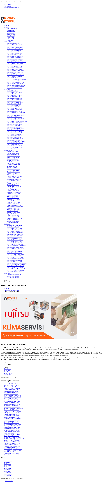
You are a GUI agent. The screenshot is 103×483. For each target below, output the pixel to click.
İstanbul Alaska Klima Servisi (14, 95)
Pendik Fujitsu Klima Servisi (11, 394)
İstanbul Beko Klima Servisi (14, 104)
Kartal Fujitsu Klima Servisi (11, 391)
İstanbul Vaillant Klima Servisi (15, 146)
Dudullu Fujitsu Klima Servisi (11, 415)
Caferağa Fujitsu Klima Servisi (11, 412)
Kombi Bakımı (11, 31)
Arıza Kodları (7, 273)
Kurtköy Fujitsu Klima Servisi (11, 436)
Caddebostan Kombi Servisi (14, 179)
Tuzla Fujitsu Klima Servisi (11, 399)
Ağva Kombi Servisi (12, 173)
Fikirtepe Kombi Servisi (13, 187)
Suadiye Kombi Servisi (13, 215)
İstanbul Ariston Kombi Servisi (15, 49)
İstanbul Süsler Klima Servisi (14, 140)
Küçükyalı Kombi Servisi (13, 209)
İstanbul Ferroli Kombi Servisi (14, 67)
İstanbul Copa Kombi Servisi (14, 57)
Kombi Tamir (7, 465)
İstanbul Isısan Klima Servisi (14, 122)
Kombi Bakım (7, 466)
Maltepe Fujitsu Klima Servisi (11, 392)
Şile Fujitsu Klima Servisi (10, 398)
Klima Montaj (7, 374)
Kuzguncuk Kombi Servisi (14, 205)
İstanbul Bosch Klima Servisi (14, 106)
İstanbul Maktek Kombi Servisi (15, 73)
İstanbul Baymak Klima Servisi (15, 102)
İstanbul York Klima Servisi (14, 148)
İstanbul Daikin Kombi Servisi (15, 59)
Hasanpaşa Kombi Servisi (13, 193)
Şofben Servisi (10, 33)
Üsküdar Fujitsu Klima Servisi (11, 402)
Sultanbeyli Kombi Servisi (13, 164)
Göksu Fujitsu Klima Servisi (11, 421)
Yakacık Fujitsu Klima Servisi (11, 452)
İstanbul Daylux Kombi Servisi (15, 60)
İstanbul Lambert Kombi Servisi (15, 72)
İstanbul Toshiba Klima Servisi (15, 143)
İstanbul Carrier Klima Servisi (14, 108)
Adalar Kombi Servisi (12, 151)
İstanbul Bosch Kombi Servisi (14, 54)
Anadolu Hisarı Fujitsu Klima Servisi (13, 408)
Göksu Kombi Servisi (12, 189)
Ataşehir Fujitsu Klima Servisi (11, 385)
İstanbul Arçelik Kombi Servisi (15, 47)
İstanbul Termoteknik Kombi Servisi (16, 80)
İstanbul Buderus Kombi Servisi (15, 56)
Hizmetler (6, 27)
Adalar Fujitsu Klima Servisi (11, 384)
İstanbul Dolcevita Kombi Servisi (15, 65)
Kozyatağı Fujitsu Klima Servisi (12, 434)
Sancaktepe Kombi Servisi (14, 163)
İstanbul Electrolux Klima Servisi (15, 115)
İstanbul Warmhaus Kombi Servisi (15, 86)
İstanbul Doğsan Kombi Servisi (15, 63)
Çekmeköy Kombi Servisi (13, 156)
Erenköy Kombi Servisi (13, 185)
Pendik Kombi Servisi (12, 161)
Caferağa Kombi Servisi (13, 180)
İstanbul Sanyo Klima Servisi (14, 135)
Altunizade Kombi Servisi (13, 174)
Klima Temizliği (8, 373)
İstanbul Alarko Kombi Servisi (15, 46)
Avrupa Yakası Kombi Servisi (14, 225)
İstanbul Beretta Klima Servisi (14, 105)
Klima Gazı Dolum (12, 38)
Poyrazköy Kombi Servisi (13, 214)
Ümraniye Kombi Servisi (13, 169)
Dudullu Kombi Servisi (13, 183)
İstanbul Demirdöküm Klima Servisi (16, 112)
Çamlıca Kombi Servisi (13, 221)
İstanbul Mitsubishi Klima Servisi (15, 128)
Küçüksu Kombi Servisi (13, 208)
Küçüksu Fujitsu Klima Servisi (11, 440)
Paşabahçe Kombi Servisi (13, 212)
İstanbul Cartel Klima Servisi (14, 109)
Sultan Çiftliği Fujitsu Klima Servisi (13, 449)
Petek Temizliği (11, 34)
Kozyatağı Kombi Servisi (13, 202)
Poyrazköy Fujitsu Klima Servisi (12, 446)
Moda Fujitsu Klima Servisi (11, 444)
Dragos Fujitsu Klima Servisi (11, 454)
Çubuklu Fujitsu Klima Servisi (11, 414)
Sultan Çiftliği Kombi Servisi (14, 216)
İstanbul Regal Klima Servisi (14, 133)
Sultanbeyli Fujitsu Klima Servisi (12, 397)
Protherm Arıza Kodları (13, 277)
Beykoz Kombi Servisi (13, 154)
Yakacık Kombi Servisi (13, 219)
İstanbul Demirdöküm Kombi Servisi (16, 62)
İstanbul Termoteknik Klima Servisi (16, 141)
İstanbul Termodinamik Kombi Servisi (16, 79)
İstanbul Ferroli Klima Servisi (14, 117)
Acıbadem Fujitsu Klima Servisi (12, 404)
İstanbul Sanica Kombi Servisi (14, 76)
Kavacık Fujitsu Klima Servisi (11, 430)
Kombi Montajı (11, 36)
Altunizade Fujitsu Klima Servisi (12, 407)
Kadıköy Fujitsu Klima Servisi (11, 389)
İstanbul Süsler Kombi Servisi (14, 78)
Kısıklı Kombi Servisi (12, 201)
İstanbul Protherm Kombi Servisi (15, 75)
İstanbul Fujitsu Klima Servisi (14, 119)
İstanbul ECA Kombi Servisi (14, 66)
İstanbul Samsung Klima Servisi (15, 134)
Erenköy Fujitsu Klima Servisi (11, 417)
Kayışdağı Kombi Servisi (13, 199)
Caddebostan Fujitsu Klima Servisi (12, 411)
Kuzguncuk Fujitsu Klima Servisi (12, 437)
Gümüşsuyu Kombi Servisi (14, 192)
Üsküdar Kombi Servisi (13, 170)
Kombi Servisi (10, 30)
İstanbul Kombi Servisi (13, 43)
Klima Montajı (10, 40)
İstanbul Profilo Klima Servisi (14, 131)
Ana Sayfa (6, 25)
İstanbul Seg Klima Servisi (14, 137)
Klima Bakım (7, 371)
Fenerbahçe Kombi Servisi (14, 186)
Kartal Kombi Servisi (12, 159)
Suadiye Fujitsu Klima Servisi (11, 447)
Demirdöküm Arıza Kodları (14, 274)
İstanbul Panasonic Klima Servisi (15, 130)
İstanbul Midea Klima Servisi (14, 127)
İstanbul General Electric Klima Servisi (17, 121)
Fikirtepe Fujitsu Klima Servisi (11, 420)
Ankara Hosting (9, 481)
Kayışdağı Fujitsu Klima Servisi (12, 431)
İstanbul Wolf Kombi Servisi (14, 88)
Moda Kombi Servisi (12, 211)
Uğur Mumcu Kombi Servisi (14, 218)
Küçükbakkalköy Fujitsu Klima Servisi (14, 439)
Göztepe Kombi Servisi (13, 190)
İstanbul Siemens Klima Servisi (15, 138)
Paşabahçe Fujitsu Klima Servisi (12, 443)
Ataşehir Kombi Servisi (13, 153)
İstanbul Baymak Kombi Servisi (15, 50)
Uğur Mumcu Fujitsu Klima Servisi (13, 450)
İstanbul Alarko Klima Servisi (14, 93)
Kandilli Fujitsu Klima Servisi (11, 428)
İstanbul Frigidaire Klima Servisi (15, 118)
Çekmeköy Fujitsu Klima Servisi (12, 388)
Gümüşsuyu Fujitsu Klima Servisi (12, 424)
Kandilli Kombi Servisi (13, 196)
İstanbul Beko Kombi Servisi (14, 53)
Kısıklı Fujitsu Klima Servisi (11, 433)
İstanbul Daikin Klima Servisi (14, 111)
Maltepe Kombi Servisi (13, 160)
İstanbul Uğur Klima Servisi (14, 144)
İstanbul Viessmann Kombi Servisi (16, 85)
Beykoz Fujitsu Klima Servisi (11, 386)
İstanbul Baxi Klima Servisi (14, 101)
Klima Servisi (10, 37)
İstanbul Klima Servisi (12, 91)
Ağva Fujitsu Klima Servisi (11, 405)
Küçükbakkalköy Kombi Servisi (15, 206)
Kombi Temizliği (8, 468)
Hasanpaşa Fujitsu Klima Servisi (12, 425)
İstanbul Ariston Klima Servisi (14, 99)
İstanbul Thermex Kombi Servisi (15, 82)
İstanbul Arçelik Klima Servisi (14, 98)
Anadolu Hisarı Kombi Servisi (15, 176)
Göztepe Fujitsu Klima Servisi (11, 423)
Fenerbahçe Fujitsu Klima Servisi (12, 418)
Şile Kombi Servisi (12, 166)
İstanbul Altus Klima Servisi (14, 96)
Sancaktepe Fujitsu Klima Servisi (12, 395)
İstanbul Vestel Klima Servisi (14, 147)
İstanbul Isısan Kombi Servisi (14, 69)
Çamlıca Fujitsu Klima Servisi (11, 453)
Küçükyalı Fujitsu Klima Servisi (12, 441)
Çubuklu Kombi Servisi (13, 182)
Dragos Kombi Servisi (12, 222)
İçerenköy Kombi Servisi (13, 195)
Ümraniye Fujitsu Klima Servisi (12, 401)
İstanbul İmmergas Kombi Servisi (15, 70)
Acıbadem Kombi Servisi (13, 172)
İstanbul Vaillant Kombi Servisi (15, 83)
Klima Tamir (7, 370)
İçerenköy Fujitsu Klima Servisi (12, 427)
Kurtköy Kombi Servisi (13, 203)
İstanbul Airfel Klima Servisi (14, 92)
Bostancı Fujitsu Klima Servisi (11, 410)
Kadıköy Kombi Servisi (13, 157)
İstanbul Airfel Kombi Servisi (14, 44)
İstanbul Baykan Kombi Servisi (15, 51)
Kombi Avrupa (7, 224)
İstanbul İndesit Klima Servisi (14, 124)
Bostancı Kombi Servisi (13, 177)
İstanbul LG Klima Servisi (13, 125)
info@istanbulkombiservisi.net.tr (12, 7)
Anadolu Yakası (8, 150)
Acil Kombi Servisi (12, 28)
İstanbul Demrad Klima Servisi (15, 114)
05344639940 (7, 4)
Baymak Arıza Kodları (13, 276)
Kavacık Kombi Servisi (13, 198)
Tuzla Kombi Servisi (12, 167)
